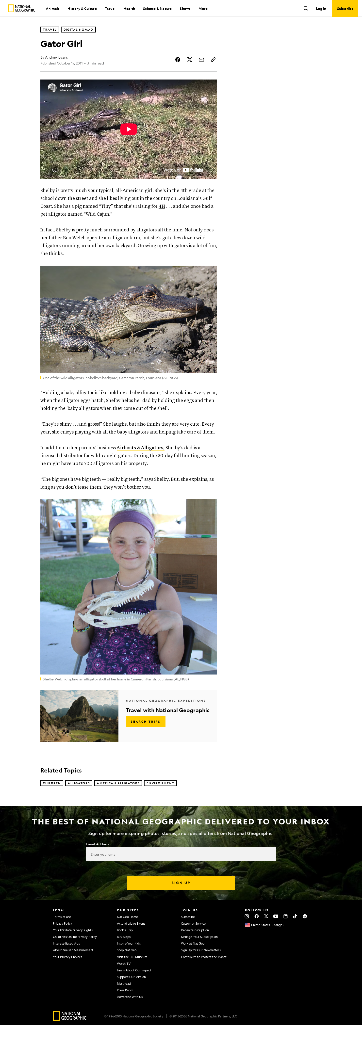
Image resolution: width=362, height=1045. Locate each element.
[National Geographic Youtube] (276, 916)
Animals (52, 8)
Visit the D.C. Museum (132, 957)
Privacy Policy (62, 923)
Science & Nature (157, 8)
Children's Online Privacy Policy (75, 937)
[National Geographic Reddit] (305, 916)
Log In (321, 8)
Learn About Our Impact (134, 970)
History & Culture (82, 8)
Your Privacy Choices (67, 957)
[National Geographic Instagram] (247, 916)
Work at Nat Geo (193, 943)
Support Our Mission (131, 977)
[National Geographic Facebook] (256, 916)
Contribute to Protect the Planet (204, 957)
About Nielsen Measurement (73, 950)
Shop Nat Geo (126, 950)
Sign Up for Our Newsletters (201, 950)
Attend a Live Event (131, 923)
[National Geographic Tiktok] (295, 916)
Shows (185, 8)
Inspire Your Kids (129, 943)
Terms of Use (62, 917)
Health (129, 8)
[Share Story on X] (190, 60)
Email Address (97, 844)
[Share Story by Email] (201, 60)
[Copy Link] (213, 60)
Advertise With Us (130, 997)
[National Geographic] (21, 8)
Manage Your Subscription (199, 937)
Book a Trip (125, 930)
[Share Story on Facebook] (178, 60)
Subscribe (188, 917)
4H (162, 206)
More (203, 8)
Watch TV (124, 963)
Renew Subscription (195, 930)
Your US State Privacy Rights (73, 930)
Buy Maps (124, 937)
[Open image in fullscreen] (210, 272)
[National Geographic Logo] (70, 1019)
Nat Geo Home (127, 917)
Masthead (124, 983)
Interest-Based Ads (66, 943)
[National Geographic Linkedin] (285, 916)
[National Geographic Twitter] (266, 916)
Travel (110, 8)
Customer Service (193, 923)
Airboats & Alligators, (141, 448)
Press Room (125, 990)
